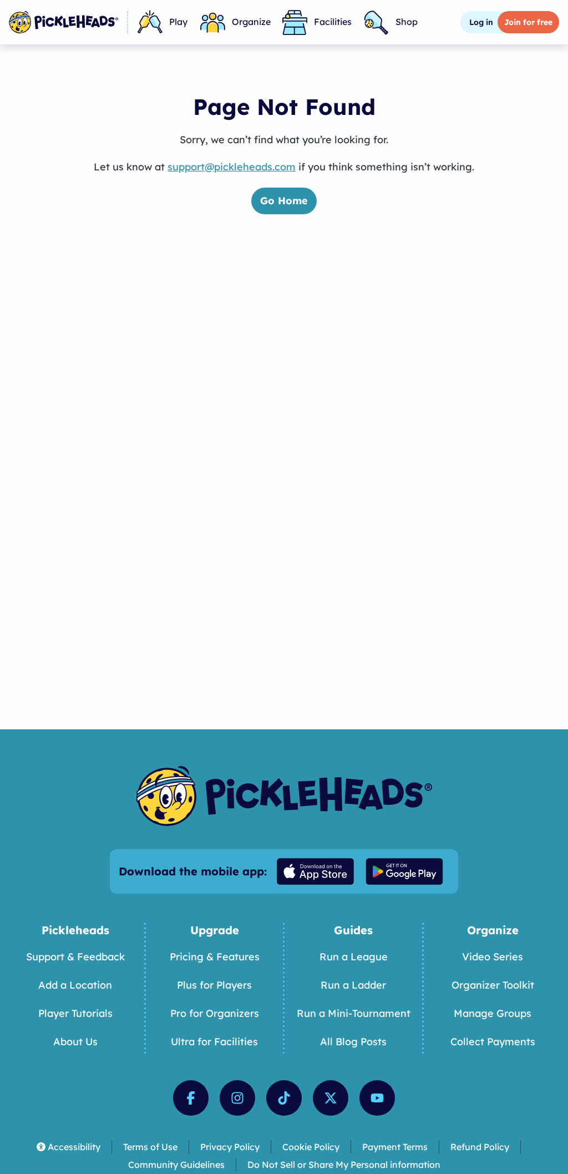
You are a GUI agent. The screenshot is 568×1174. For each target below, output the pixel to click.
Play (178, 21)
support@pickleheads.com (232, 166)
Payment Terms (395, 1146)
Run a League (354, 956)
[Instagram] (237, 1098)
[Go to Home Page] (63, 22)
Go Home (284, 200)
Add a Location (75, 985)
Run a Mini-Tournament (353, 1013)
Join (528, 22)
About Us (75, 1041)
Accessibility (74, 1146)
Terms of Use (150, 1146)
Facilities (333, 21)
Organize (251, 21)
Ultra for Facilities (214, 1041)
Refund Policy (479, 1146)
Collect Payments (492, 1041)
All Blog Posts (353, 1041)
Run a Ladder (353, 985)
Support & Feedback (75, 956)
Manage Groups (492, 1013)
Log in (481, 22)
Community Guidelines (176, 1164)
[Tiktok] (284, 1098)
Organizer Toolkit (493, 985)
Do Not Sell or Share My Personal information (343, 1164)
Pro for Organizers (214, 1013)
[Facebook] (191, 1098)
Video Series (492, 956)
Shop (406, 21)
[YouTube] (377, 1098)
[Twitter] (330, 1098)
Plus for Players (214, 985)
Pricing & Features (215, 956)
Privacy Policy (230, 1146)
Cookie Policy (310, 1146)
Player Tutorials (75, 1013)
